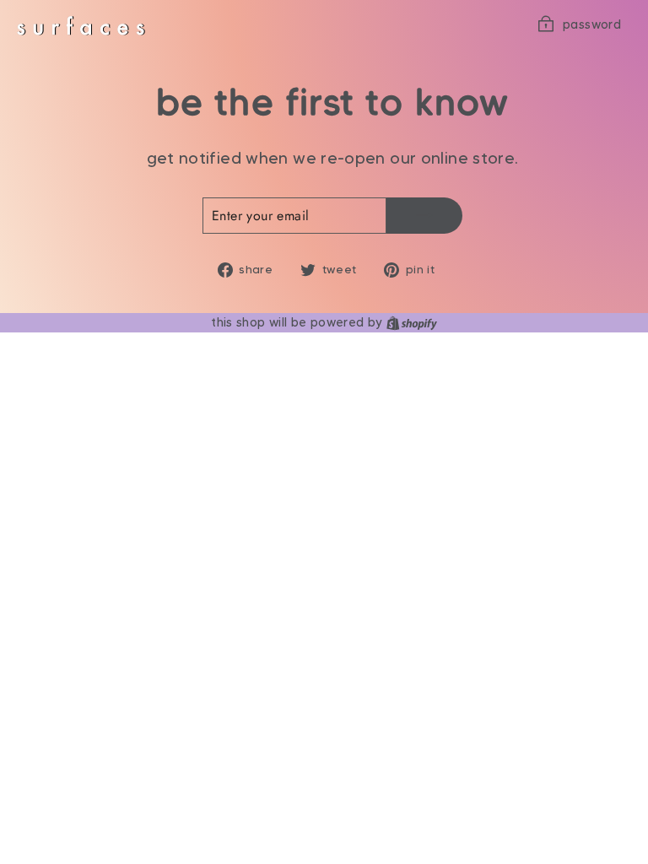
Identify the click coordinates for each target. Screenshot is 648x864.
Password (592, 24)
